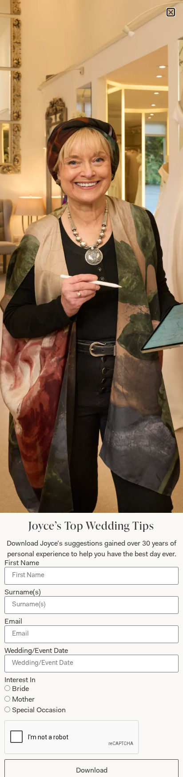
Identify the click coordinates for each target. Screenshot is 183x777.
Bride (20, 689)
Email (13, 621)
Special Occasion (39, 710)
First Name (21, 563)
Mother (23, 699)
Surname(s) (22, 592)
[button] (170, 12)
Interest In (20, 680)
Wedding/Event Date (36, 651)
